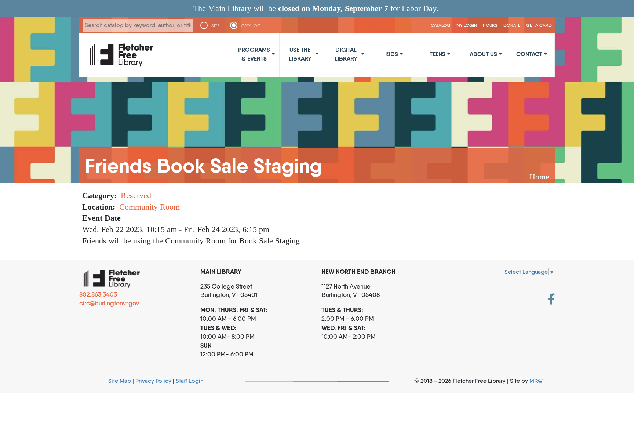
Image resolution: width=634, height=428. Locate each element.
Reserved (136, 195)
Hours (490, 25)
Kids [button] (391, 54)
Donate (511, 25)
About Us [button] (483, 54)
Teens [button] (437, 54)
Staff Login (189, 380)
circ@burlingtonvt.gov (109, 303)
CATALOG (251, 25)
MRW (536, 380)
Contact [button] (529, 54)
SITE (215, 25)
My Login (466, 25)
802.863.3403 (98, 294)
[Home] (121, 55)
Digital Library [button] (346, 54)
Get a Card (539, 25)
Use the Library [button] (300, 54)
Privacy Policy (153, 380)
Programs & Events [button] (254, 54)
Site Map (119, 380)
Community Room (149, 206)
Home (539, 176)
